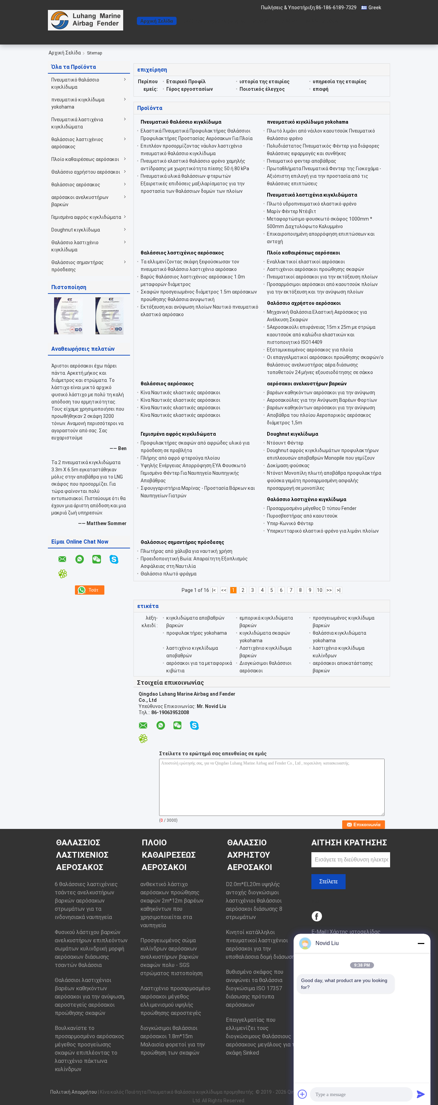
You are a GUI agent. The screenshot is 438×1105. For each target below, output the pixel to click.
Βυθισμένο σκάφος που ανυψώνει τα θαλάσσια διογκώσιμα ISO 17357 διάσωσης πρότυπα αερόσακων (254, 988)
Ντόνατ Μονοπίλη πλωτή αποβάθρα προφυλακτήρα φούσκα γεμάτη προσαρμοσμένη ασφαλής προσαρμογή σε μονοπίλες (324, 480)
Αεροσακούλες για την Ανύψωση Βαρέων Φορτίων (322, 400)
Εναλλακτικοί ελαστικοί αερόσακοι (306, 261)
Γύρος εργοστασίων (189, 89)
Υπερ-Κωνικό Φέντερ (290, 523)
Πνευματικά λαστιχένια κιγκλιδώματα (77, 123)
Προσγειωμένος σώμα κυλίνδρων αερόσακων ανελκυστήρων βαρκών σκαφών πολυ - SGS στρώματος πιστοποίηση (171, 957)
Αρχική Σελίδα (156, 21)
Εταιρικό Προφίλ (186, 81)
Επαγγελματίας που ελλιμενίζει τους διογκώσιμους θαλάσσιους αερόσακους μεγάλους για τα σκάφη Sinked (262, 1036)
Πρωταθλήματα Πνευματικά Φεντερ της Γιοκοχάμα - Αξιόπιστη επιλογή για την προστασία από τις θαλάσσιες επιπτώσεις (324, 176)
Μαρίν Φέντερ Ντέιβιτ (291, 211)
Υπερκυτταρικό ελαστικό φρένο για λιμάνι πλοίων (323, 531)
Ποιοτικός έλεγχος (262, 89)
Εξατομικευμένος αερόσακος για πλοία (310, 349)
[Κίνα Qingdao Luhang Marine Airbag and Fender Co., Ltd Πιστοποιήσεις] (68, 315)
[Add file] (302, 1094)
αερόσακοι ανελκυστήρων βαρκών (79, 201)
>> (329, 590)
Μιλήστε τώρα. (323, 20)
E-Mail (318, 932)
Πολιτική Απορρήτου (73, 1092)
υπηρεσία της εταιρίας (339, 81)
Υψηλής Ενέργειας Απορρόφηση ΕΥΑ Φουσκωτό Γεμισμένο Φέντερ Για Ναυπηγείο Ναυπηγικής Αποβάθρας (193, 473)
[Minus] (421, 943)
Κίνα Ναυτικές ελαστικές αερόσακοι (180, 392)
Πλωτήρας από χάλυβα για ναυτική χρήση (186, 551)
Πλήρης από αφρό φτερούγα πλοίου (180, 458)
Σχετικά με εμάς (227, 21)
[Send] (420, 1094)
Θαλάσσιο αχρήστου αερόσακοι (85, 172)
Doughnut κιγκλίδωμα (75, 230)
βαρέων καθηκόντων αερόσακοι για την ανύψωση (321, 392)
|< (214, 590)
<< (224, 590)
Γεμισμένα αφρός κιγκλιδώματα (86, 217)
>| (338, 590)
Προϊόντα (191, 21)
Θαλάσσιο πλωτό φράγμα (168, 573)
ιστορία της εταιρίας (264, 81)
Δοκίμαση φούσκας (288, 465)
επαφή (261, 21)
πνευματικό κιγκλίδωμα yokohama (77, 103)
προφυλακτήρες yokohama (196, 633)
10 (319, 590)
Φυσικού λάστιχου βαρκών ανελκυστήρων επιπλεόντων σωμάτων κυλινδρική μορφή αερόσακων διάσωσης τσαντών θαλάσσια (91, 948)
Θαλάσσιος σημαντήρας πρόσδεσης (77, 266)
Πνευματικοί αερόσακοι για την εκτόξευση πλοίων (322, 277)
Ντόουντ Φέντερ (285, 443)
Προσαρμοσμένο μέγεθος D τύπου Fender (312, 508)
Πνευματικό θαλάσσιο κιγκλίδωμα (75, 83)
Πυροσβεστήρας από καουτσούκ (302, 516)
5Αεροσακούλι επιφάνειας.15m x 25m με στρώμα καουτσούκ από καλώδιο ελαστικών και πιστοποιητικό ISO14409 (321, 334)
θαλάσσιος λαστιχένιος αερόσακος (77, 143)
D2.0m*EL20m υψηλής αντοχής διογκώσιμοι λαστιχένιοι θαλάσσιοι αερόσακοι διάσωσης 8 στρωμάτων (254, 900)
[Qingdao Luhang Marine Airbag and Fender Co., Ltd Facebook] (317, 917)
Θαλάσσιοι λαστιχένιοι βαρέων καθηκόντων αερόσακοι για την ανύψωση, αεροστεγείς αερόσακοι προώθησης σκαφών (90, 996)
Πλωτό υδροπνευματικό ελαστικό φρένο (312, 204)
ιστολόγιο (287, 21)
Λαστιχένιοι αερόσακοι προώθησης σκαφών (315, 269)
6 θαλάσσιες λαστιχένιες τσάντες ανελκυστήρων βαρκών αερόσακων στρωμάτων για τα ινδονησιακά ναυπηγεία (86, 900)
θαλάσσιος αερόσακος (75, 184)
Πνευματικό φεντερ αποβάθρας (301, 161)
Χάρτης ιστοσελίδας (355, 932)
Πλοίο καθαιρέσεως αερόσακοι (85, 159)
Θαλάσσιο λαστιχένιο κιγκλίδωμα (75, 246)
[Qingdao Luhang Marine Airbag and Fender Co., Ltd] (85, 20)
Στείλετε (328, 881)
